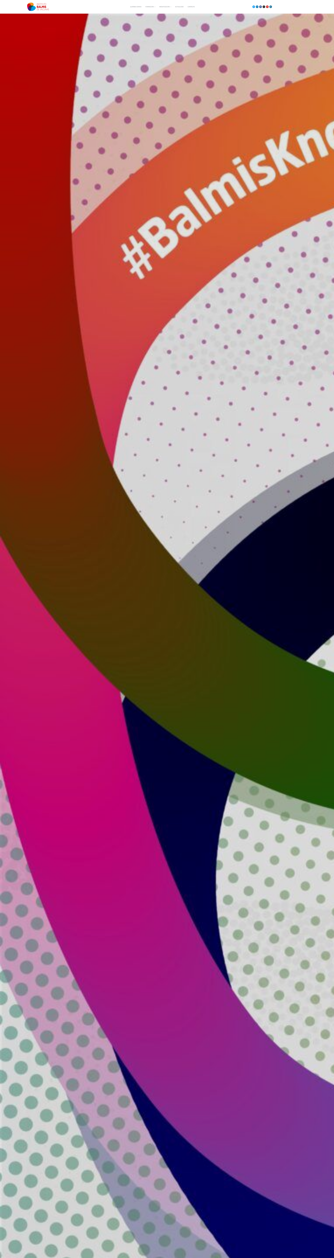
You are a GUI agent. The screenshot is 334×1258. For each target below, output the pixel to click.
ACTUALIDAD (179, 7)
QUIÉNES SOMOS (135, 7)
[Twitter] (253, 6)
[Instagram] (264, 6)
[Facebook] (260, 6)
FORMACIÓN (149, 7)
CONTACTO (191, 7)
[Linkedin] (257, 6)
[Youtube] (267, 6)
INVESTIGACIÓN (164, 7)
